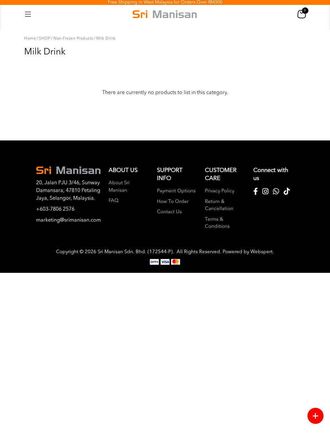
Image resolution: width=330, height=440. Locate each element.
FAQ (114, 200)
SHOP (44, 39)
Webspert (261, 252)
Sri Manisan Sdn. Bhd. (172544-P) (135, 252)
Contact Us (169, 212)
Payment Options (176, 191)
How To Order (173, 201)
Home (30, 39)
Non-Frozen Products (73, 39)
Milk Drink (106, 39)
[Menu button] (315, 416)
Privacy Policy (219, 191)
